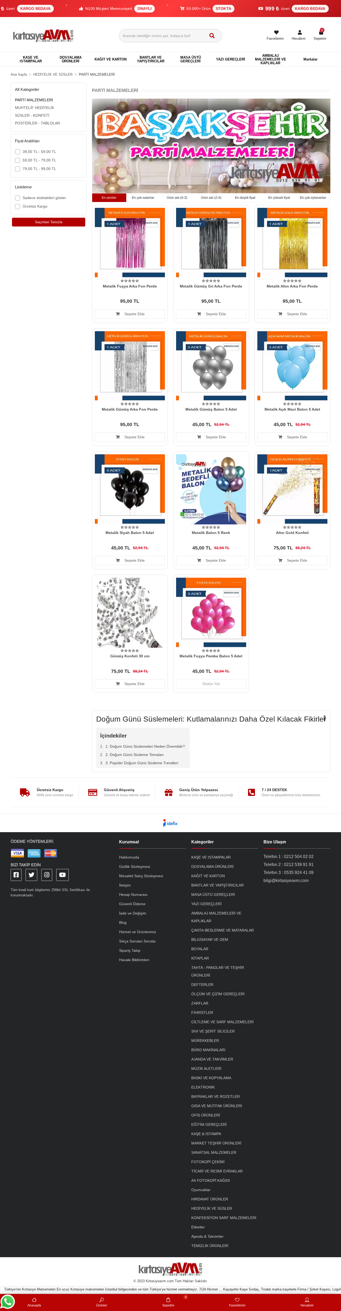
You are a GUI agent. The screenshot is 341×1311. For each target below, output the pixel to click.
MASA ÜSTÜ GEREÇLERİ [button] (190, 59)
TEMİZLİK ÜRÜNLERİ (209, 1246)
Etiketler (198, 1227)
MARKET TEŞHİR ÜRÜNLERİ (216, 1143)
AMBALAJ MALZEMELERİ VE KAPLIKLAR (216, 917)
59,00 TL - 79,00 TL (39, 160)
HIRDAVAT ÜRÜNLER (209, 1199)
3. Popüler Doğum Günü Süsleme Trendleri (141, 763)
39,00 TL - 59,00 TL (39, 151)
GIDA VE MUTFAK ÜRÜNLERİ (216, 1106)
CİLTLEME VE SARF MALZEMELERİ (222, 1022)
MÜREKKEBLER (205, 1040)
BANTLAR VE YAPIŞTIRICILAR (217, 885)
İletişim (125, 885)
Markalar (310, 59)
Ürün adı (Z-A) (211, 198)
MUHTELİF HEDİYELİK (34, 108)
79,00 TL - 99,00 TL (39, 169)
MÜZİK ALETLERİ (206, 1068)
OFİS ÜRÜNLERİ (205, 1115)
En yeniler (109, 198)
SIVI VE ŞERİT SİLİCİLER (213, 1031)
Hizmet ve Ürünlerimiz (137, 932)
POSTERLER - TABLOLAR (37, 123)
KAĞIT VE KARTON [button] (111, 59)
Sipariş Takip (129, 950)
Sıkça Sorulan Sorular (137, 941)
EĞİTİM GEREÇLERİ (209, 1124)
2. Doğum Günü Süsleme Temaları (134, 754)
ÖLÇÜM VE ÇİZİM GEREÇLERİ (218, 994)
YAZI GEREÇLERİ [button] (230, 59)
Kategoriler (202, 842)
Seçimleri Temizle (48, 222)
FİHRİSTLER (202, 1012)
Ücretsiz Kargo (35, 206)
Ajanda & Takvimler (207, 1236)
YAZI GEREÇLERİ (206, 904)
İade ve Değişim (132, 913)
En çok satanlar (143, 198)
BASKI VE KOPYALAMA (211, 1078)
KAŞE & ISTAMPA (206, 1134)
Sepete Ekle (134, 314)
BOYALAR (199, 949)
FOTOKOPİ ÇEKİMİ (208, 1162)
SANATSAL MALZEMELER (213, 1152)
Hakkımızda (129, 857)
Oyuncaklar (200, 1190)
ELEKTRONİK (203, 1087)
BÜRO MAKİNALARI (208, 1050)
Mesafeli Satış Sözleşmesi (141, 876)
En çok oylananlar (313, 198)
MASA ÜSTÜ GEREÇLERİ (213, 894)
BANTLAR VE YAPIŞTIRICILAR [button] (150, 59)
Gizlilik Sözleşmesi (134, 866)
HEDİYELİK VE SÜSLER (211, 1208)
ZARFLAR (199, 1003)
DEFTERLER (202, 984)
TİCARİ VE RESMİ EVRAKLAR (217, 1171)
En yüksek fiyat (279, 198)
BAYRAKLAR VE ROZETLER (215, 1096)
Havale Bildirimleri (134, 960)
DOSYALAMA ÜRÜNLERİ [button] (71, 59)
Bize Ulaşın (274, 842)
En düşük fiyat (245, 198)
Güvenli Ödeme (132, 904)
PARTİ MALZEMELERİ (34, 100)
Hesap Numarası (133, 894)
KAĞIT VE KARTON (208, 876)
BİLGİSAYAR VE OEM (209, 939)
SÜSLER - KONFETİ (32, 115)
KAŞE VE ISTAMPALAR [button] (31, 59)
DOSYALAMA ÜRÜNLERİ (212, 866)
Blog (123, 922)
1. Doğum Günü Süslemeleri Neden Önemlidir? (145, 746)
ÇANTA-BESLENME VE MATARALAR (222, 930)
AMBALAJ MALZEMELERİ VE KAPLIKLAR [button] (270, 59)
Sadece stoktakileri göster (44, 198)
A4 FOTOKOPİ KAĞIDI (210, 1180)
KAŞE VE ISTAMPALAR (211, 857)
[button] (298, 35)
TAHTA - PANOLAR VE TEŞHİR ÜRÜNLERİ (217, 971)
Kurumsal (129, 842)
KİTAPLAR (200, 958)
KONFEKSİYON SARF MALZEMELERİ (223, 1218)
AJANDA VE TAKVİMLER (212, 1059)
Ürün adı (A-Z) (177, 198)
